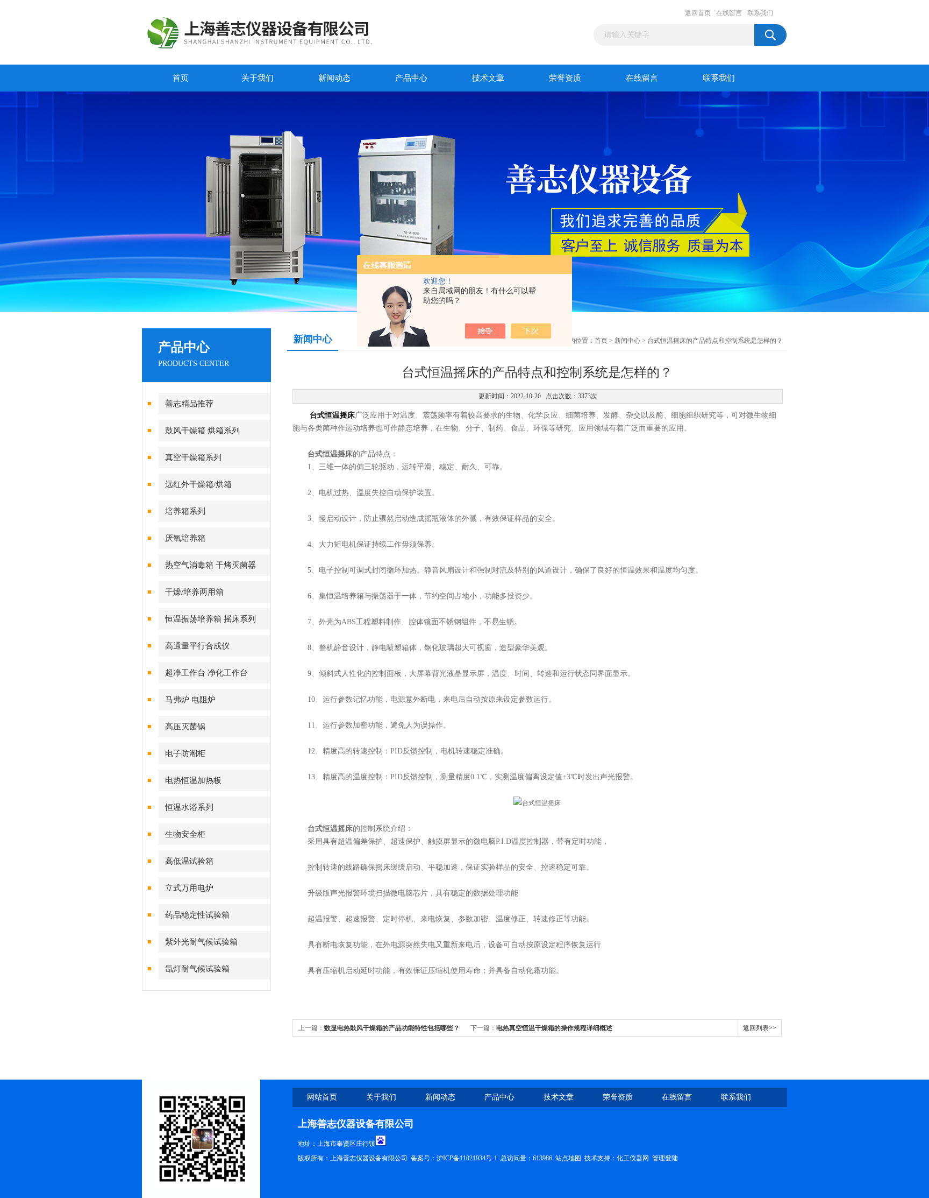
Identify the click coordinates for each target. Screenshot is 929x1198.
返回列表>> (759, 1028)
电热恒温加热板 (193, 780)
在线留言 (729, 13)
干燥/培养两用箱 (194, 592)
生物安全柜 (185, 834)
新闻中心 (627, 340)
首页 (181, 78)
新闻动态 (334, 78)
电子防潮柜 (185, 753)
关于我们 (257, 78)
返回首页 (698, 13)
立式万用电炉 (189, 888)
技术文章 (488, 78)
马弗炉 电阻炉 (190, 699)
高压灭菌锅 (185, 726)
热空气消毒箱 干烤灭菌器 (210, 565)
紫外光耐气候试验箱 (201, 942)
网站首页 (322, 1097)
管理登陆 (665, 1158)
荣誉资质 (565, 78)
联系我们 (760, 13)
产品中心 (411, 78)
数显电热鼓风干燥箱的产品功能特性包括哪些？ (392, 1028)
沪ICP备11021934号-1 (467, 1158)
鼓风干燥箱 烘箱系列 (202, 430)
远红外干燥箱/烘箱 (198, 484)
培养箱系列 (185, 511)
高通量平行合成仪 (197, 646)
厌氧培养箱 (185, 538)
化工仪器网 (633, 1158)
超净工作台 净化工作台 (206, 672)
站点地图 (568, 1158)
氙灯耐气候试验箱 (197, 968)
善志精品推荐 (189, 403)
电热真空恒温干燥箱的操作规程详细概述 (554, 1028)
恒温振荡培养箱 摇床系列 (210, 619)
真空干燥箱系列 (193, 457)
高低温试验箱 (189, 861)
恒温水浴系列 (189, 807)
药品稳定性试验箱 (197, 915)
